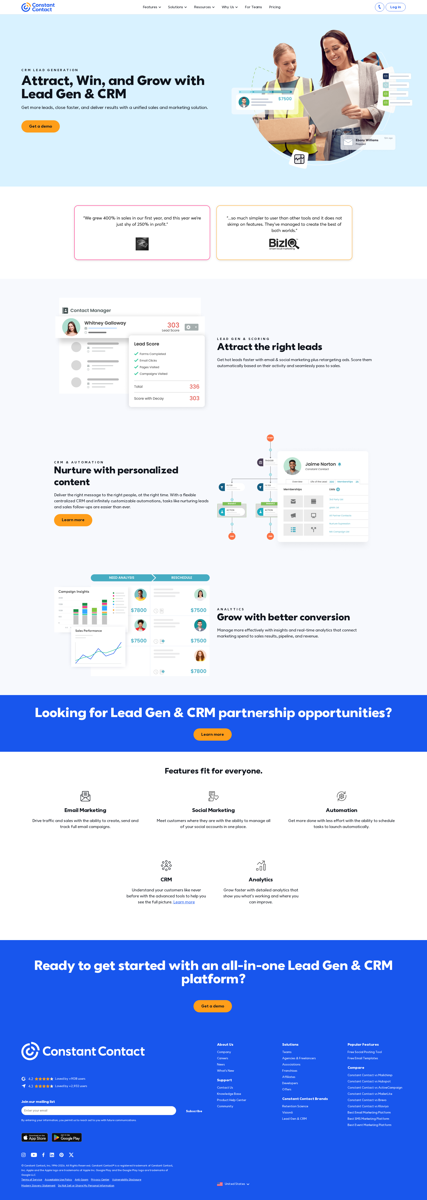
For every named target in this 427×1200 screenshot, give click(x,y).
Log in (395, 7)
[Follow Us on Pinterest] (61, 1155)
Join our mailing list (38, 1101)
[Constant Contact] (38, 7)
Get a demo (40, 126)
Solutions (175, 7)
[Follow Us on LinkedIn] (52, 1155)
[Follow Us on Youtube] (34, 1155)
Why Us (228, 7)
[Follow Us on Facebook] (43, 1155)
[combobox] (234, 1184)
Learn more (73, 520)
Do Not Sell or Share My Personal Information (86, 1185)
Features (150, 7)
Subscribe (194, 1111)
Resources (202, 7)
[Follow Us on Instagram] (23, 1155)
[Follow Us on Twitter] (71, 1155)
